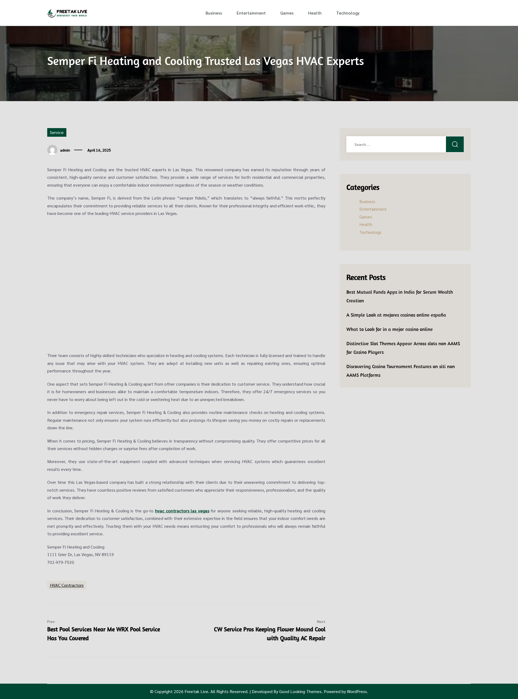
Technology (348, 13)
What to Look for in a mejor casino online (389, 329)
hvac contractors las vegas (182, 510)
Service (57, 132)
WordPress (357, 691)
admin (65, 150)
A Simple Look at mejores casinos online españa (396, 315)
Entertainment (251, 13)
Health (315, 13)
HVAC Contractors (67, 585)
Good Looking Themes (300, 691)
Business (214, 13)
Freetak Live (196, 691)
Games (287, 13)
